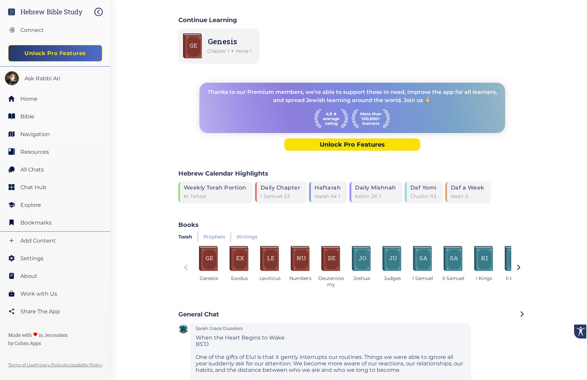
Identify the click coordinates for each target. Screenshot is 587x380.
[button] (183, 329)
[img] (101, 12)
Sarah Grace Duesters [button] (219, 328)
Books (188, 224)
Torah (185, 237)
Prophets (214, 237)
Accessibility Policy (83, 364)
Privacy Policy (49, 364)
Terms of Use (21, 364)
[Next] (518, 268)
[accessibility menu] (580, 331)
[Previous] (185, 268)
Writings (246, 237)
